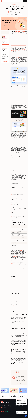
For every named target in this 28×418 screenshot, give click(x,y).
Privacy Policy (9, 405)
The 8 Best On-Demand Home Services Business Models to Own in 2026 (13, 396)
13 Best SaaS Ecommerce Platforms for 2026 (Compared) (5, 396)
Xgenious (17, 57)
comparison (14, 4)
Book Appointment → (5, 44)
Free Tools (9, 404)
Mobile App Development (17, 405)
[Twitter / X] (4, 407)
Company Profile (4, 409)
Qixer (14, 282)
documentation (15, 256)
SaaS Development (17, 406)
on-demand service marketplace (20, 31)
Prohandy (16, 34)
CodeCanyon (13, 263)
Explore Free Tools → (21, 403)
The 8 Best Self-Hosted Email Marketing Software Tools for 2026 (23, 396)
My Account (23, 406)
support (21, 250)
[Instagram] (5, 407)
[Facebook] (1, 407)
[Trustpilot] (6, 411)
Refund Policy (9, 406)
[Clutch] (2, 411)
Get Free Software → (5, 61)
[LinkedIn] (2, 407)
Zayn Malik (11, 12)
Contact (22, 405)
